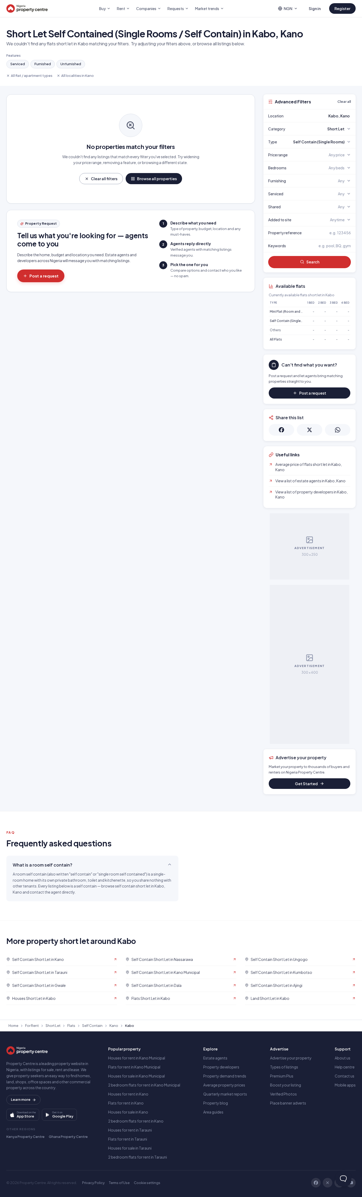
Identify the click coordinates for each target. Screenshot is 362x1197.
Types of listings (284, 1067)
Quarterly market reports (225, 1094)
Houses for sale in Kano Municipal (136, 1076)
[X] (327, 1182)
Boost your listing (285, 1085)
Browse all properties (157, 178)
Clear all (344, 101)
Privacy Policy (93, 1183)
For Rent (32, 1025)
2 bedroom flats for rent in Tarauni (137, 1157)
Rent (121, 8)
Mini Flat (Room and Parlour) (291, 311)
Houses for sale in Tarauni (130, 1148)
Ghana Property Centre (68, 1136)
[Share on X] (309, 430)
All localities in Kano (77, 75)
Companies (146, 8)
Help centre (345, 1067)
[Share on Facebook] (281, 430)
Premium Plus (281, 1076)
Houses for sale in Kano (128, 1112)
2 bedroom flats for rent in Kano (136, 1121)
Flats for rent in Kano (126, 1103)
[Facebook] (316, 1182)
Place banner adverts (288, 1103)
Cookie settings (147, 1183)
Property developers (221, 1067)
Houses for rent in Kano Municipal (136, 1057)
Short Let (53, 1025)
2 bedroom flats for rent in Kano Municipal (144, 1085)
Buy (102, 8)
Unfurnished (70, 64)
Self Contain (92, 1025)
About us (342, 1057)
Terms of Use (119, 1183)
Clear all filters (104, 178)
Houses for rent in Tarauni (130, 1130)
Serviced (17, 64)
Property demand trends (224, 1076)
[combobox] (322, 115)
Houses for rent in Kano (128, 1094)
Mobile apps (345, 1085)
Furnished (42, 64)
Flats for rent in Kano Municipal (134, 1067)
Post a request (44, 275)
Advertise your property (291, 1057)
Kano (113, 1025)
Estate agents (215, 1057)
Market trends (207, 8)
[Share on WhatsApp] (337, 430)
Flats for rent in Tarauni (127, 1139)
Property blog (215, 1103)
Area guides (213, 1112)
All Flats (276, 339)
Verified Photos (283, 1094)
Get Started (306, 783)
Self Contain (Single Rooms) (292, 321)
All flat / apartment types (31, 75)
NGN (288, 8)
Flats (71, 1025)
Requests (175, 8)
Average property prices (224, 1085)
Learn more (20, 1099)
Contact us (344, 1076)
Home (13, 1025)
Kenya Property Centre (25, 1136)
